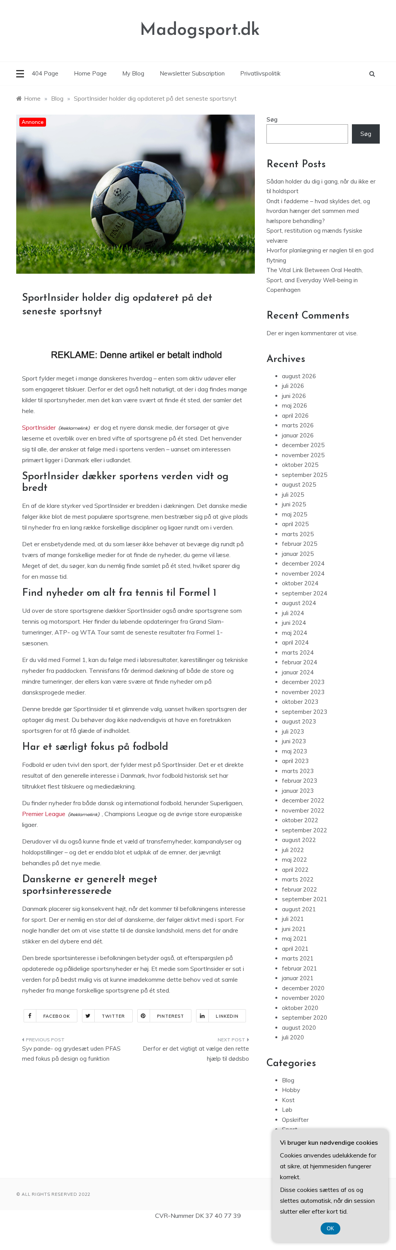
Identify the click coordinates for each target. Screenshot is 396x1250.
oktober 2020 (300, 1008)
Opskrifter (295, 1119)
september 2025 (304, 474)
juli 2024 (293, 613)
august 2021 (299, 909)
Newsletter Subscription (192, 73)
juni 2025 (294, 504)
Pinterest (170, 1016)
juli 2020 (293, 1037)
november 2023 (303, 692)
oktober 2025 (300, 464)
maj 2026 (294, 405)
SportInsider (39, 427)
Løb (287, 1109)
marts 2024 (298, 652)
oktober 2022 (300, 820)
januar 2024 (298, 672)
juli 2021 (293, 918)
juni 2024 (294, 622)
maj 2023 (294, 751)
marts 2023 (298, 771)
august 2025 (299, 484)
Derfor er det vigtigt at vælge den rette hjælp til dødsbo (196, 1053)
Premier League (43, 814)
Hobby (291, 1090)
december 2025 (303, 445)
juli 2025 (293, 494)
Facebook (56, 1016)
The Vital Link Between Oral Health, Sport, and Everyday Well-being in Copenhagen (314, 279)
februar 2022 (299, 889)
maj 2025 (294, 514)
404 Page (45, 73)
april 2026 (295, 415)
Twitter (113, 1016)
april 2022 (295, 869)
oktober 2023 (300, 701)
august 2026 (299, 376)
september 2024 (304, 593)
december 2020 (303, 988)
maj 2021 (294, 938)
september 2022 (304, 830)
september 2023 (304, 711)
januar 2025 (298, 553)
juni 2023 (294, 741)
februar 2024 (299, 662)
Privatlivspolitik (260, 73)
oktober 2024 (300, 583)
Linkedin (227, 1016)
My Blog (133, 73)
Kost (288, 1100)
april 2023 (295, 761)
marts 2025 (298, 534)
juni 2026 (294, 396)
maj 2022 (294, 859)
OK (330, 1228)
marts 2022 (298, 879)
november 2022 (303, 810)
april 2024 (295, 642)
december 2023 (303, 682)
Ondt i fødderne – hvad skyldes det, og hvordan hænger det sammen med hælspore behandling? (318, 211)
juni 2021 (294, 929)
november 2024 (303, 573)
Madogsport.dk (200, 30)
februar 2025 (299, 543)
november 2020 (303, 997)
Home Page (90, 73)
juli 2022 (293, 850)
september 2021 (304, 899)
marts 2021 (298, 958)
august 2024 (299, 603)
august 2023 (299, 721)
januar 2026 (298, 435)
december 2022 (303, 800)
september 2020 (304, 1017)
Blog (288, 1080)
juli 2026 (293, 385)
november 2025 (303, 455)
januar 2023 (298, 790)
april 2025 (295, 524)
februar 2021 (299, 968)
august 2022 (299, 840)
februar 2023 (299, 780)
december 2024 (303, 563)
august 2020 (299, 1027)
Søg (272, 119)
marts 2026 (298, 425)
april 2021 (295, 948)
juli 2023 (293, 731)
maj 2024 (294, 632)
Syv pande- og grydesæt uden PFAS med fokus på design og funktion (71, 1053)
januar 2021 (298, 978)
